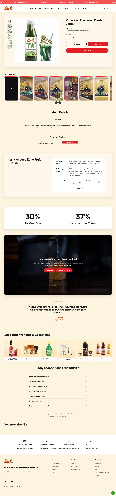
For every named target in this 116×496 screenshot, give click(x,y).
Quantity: (68, 34)
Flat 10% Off (21, 2)
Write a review (69, 142)
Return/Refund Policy (77, 463)
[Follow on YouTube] (12, 482)
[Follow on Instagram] (9, 482)
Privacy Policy (75, 466)
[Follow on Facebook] (5, 482)
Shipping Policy (75, 469)
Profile (97, 475)
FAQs (84, 8)
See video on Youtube (64, 270)
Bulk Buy (97, 469)
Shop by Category (35, 8)
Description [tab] (58, 119)
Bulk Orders (87, 50)
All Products (55, 463)
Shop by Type (49, 8)
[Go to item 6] (10, 47)
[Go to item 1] (10, 20)
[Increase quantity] (73, 37)
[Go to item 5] (10, 42)
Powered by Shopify (17, 486)
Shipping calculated (78, 30)
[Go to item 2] (10, 26)
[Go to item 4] (10, 36)
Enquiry (59, 8)
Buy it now (98, 44)
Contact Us (98, 463)
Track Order (76, 8)
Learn (67, 8)
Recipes (54, 469)
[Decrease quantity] (68, 37)
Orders (97, 466)
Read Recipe (49, 270)
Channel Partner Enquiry (102, 472)
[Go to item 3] (10, 31)
